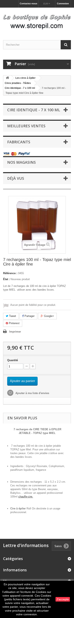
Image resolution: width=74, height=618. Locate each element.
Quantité (12, 360)
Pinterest (14, 323)
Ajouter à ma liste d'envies (32, 393)
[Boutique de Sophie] (37, 20)
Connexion (63, 3)
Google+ (48, 316)
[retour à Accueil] (7, 78)
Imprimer (15, 331)
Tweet (12, 316)
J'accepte (63, 599)
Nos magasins (21, 162)
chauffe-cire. (25, 496)
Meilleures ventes (26, 125)
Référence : (10, 273)
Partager (29, 316)
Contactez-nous (28, 3)
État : (6, 279)
